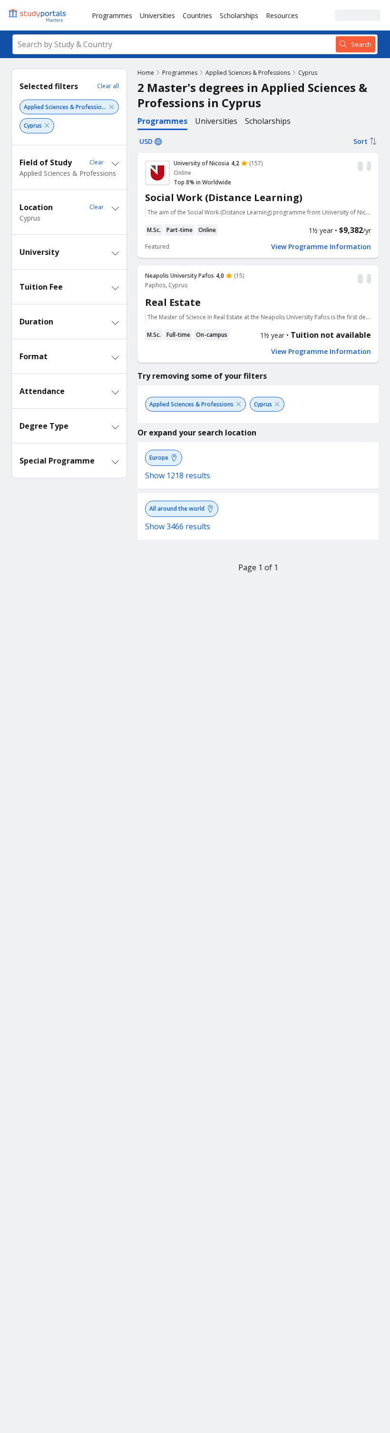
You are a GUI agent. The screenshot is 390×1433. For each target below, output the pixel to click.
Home (145, 73)
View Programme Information (321, 246)
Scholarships (239, 15)
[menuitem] (112, 15)
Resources (282, 15)
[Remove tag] (111, 107)
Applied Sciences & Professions (247, 73)
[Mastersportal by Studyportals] (38, 15)
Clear (96, 162)
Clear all (108, 86)
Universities (157, 15)
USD (146, 141)
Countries (197, 15)
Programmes (112, 15)
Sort (360, 141)
